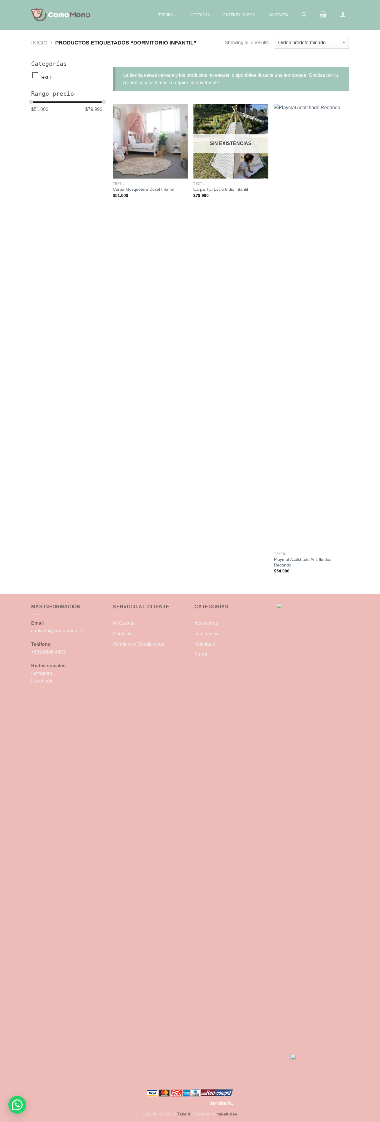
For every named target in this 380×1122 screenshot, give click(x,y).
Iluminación (206, 633)
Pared (200, 654)
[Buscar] (304, 14)
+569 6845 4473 (48, 652)
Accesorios (206, 623)
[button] (17, 1105)
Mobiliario (204, 644)
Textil (45, 77)
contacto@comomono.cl (56, 630)
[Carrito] (323, 14)
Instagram (41, 673)
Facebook (41, 680)
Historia (200, 14)
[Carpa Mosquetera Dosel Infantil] (150, 141)
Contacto (278, 14)
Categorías (49, 63)
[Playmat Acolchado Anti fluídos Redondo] (311, 326)
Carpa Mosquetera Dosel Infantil (143, 189)
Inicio (39, 42)
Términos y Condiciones (138, 644)
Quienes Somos (239, 14)
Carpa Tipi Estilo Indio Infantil (220, 189)
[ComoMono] (61, 15)
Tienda (165, 14)
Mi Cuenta (123, 623)
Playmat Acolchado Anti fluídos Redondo (302, 562)
